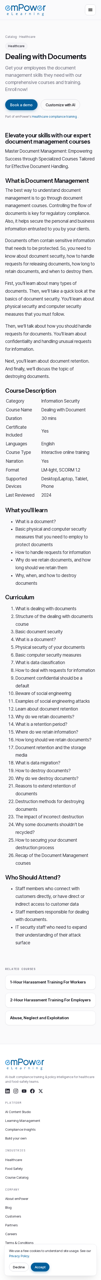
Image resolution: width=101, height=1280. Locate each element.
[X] (40, 1091)
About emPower (16, 1199)
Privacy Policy (19, 1256)
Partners (11, 1225)
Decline (19, 1267)
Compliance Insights (20, 1129)
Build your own (16, 1138)
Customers (13, 1216)
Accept (40, 1267)
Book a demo (21, 105)
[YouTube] (24, 1091)
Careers (11, 1234)
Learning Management (22, 1121)
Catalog (11, 37)
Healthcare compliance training (55, 116)
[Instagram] (15, 1091)
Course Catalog (16, 1177)
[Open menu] (90, 9)
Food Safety (14, 1168)
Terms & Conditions (19, 1243)
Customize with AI (60, 105)
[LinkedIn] (7, 1091)
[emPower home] (25, 10)
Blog (8, 1207)
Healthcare (27, 37)
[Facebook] (32, 1091)
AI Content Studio (18, 1112)
